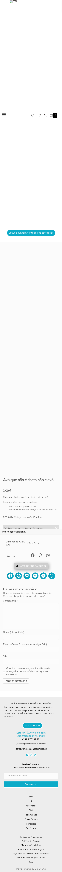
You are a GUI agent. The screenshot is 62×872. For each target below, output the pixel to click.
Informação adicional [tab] (14, 532)
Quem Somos (31, 819)
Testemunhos (31, 815)
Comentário (10, 601)
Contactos (31, 824)
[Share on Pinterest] (18, 575)
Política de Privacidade (31, 837)
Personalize (31, 806)
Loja (31, 801)
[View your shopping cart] (51, 115)
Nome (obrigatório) (13, 632)
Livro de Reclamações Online (31, 858)
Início (31, 797)
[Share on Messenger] (35, 575)
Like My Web (40, 869)
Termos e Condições (31, 845)
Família (37, 517)
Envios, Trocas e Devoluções (31, 849)
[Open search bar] (32, 115)
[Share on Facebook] (10, 575)
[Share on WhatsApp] (51, 575)
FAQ (31, 810)
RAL (31, 862)
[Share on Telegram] (43, 575)
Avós (29, 517)
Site (5, 656)
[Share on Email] (26, 575)
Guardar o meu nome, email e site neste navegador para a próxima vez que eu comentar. (28, 671)
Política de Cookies (31, 841)
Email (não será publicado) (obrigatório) (25, 644)
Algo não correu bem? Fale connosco (31, 854)
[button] (31, 233)
